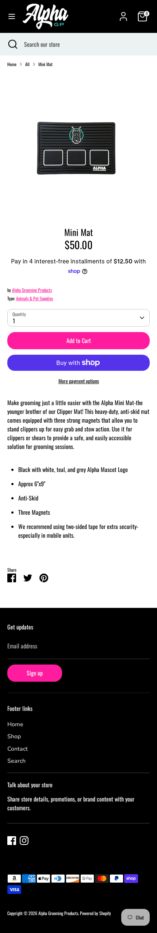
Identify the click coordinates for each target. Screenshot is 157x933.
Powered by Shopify (95, 913)
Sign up (35, 673)
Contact (17, 749)
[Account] (123, 13)
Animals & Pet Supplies (34, 298)
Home (11, 64)
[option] (78, 144)
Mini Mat (45, 64)
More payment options (78, 381)
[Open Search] (12, 44)
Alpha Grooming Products (32, 290)
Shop (14, 736)
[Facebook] (11, 840)
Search (16, 761)
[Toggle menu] (11, 16)
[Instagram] (24, 840)
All (27, 64)
